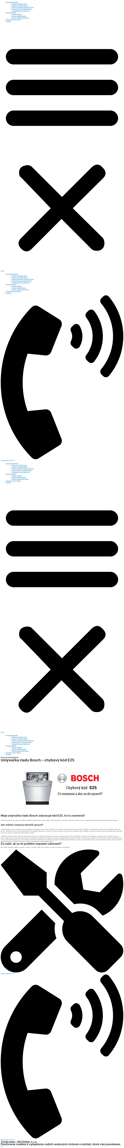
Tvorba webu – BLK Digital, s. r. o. (19, 1141)
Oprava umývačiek (12, 2)
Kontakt (8, 21)
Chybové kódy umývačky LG (21, 11)
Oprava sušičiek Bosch (19, 16)
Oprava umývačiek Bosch (20, 6)
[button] (62, 147)
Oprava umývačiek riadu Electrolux (23, 7)
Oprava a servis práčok (13, 19)
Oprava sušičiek (11, 12)
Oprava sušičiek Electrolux (20, 18)
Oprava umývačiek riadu (19, 4)
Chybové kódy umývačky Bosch (22, 9)
